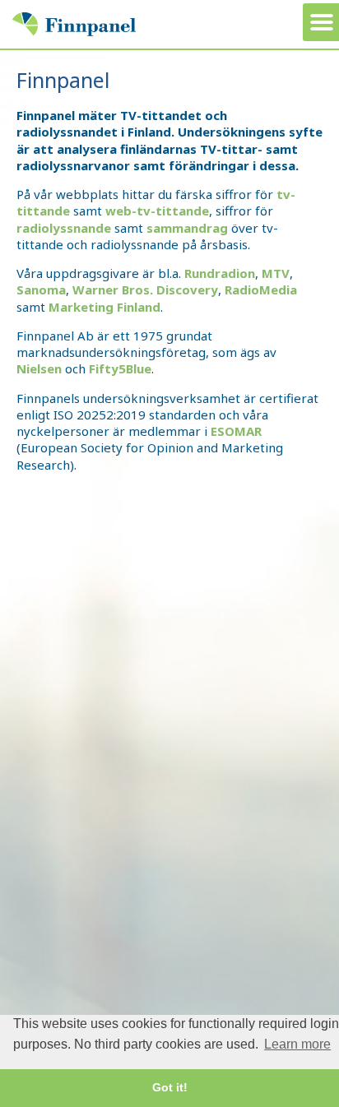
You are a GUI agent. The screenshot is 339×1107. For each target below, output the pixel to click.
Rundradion (218, 273)
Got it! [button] (170, 1087)
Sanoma (41, 289)
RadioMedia (261, 289)
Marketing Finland (104, 307)
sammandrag (187, 228)
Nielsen (39, 368)
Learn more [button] (297, 1044)
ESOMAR (236, 431)
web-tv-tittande (157, 210)
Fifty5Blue (120, 368)
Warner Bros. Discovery (145, 289)
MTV (276, 273)
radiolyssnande (63, 228)
